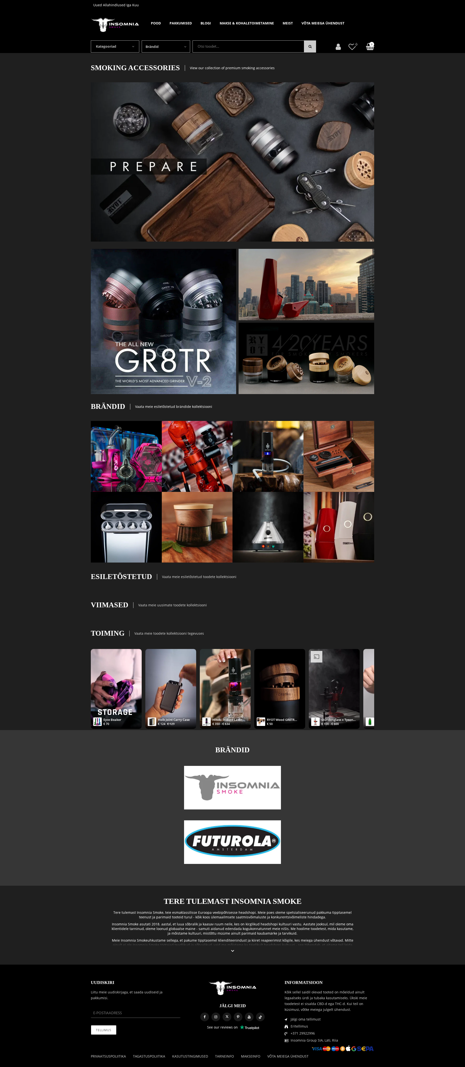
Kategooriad (106, 46)
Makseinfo (250, 1056)
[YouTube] (249, 1017)
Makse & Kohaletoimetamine (247, 23)
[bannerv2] (126, 456)
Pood (156, 23)
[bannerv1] (163, 321)
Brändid (152, 46)
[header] (352, 47)
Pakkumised (181, 23)
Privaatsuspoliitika (108, 1056)
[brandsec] (232, 787)
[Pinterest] (238, 1017)
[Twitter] (227, 1017)
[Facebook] (204, 1017)
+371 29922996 (303, 1033)
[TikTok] (260, 1017)
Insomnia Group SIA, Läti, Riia (314, 1040)
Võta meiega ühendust (323, 23)
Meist (288, 23)
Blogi (206, 23)
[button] (232, 951)
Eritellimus (299, 1026)
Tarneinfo (224, 1056)
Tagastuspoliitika (149, 1056)
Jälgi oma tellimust (306, 1019)
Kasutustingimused (190, 1056)
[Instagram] (215, 1017)
